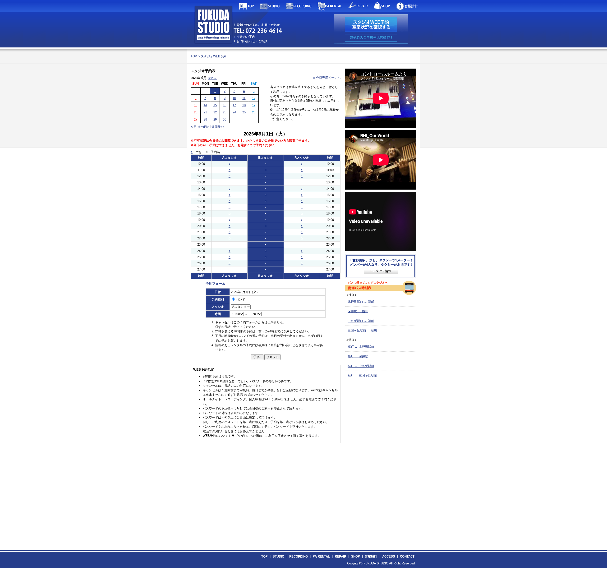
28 (205, 119)
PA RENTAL (321, 556)
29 (215, 119)
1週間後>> (217, 127)
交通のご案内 (246, 36)
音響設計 (371, 556)
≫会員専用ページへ (326, 77)
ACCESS (388, 556)
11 (243, 98)
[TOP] (246, 6)
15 (215, 105)
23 (224, 112)
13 (195, 105)
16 (224, 105)
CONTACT (407, 556)
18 (244, 105)
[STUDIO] (270, 6)
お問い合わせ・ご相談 (252, 41)
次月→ (212, 78)
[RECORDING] (298, 6)
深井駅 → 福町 (358, 311)
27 (195, 119)
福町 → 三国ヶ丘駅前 (362, 375)
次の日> (203, 127)
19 (253, 105)
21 (205, 112)
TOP (194, 56)
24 (234, 112)
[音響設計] (407, 6)
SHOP (355, 556)
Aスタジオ (229, 157)
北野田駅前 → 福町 (361, 301)
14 (205, 105)
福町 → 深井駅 (358, 356)
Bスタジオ (265, 157)
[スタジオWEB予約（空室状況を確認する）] (371, 24)
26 (253, 112)
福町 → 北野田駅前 (361, 347)
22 (215, 112)
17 (234, 105)
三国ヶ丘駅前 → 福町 (362, 330)
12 (253, 98)
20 (195, 112)
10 (234, 98)
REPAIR (340, 556)
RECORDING (298, 556)
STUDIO (278, 556)
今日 (194, 127)
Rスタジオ (301, 157)
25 (244, 112)
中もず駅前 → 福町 (361, 321)
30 (224, 119)
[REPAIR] (358, 6)
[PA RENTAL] (330, 6)
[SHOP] (382, 6)
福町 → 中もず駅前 (361, 366)
